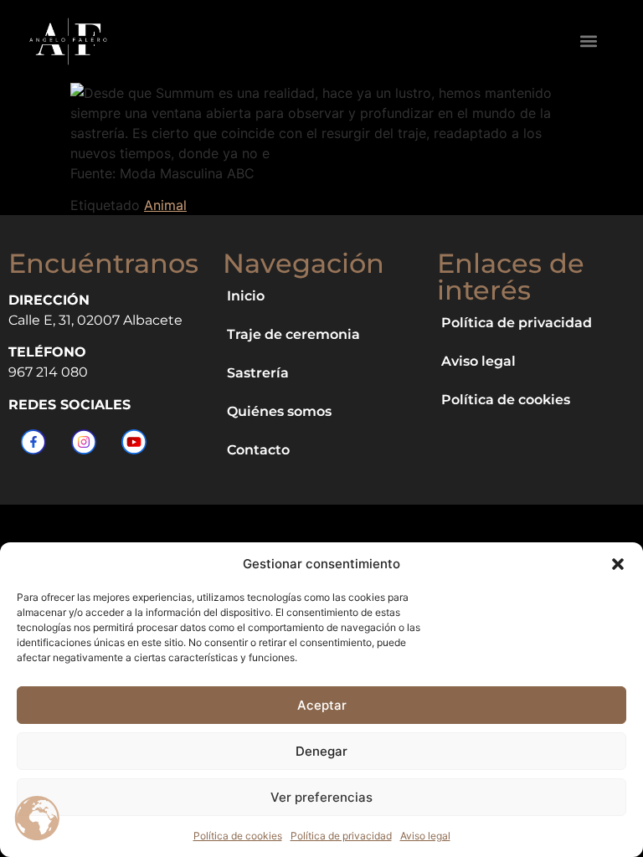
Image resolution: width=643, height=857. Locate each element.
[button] (618, 564)
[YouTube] (134, 442)
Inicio (246, 296)
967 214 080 (48, 372)
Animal (165, 205)
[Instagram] (84, 442)
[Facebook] (33, 442)
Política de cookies (237, 835)
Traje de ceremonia (293, 334)
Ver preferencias (321, 797)
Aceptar (322, 705)
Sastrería (258, 373)
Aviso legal (425, 835)
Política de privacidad (341, 835)
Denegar (321, 751)
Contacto (258, 450)
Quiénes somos (279, 411)
